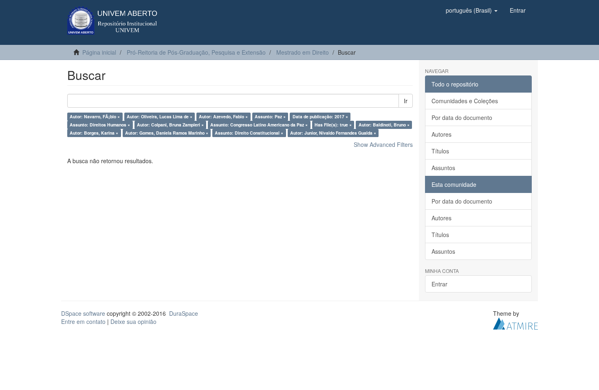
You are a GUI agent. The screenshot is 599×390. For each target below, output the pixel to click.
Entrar (439, 284)
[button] (472, 10)
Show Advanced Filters (383, 144)
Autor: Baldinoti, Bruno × (384, 125)
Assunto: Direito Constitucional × (249, 133)
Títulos (440, 151)
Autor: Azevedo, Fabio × (223, 116)
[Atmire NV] (515, 323)
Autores (441, 134)
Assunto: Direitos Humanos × (100, 125)
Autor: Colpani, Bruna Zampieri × (170, 125)
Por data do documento (462, 117)
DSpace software (83, 313)
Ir (405, 101)
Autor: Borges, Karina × (94, 133)
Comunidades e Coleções (465, 101)
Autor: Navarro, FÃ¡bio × (95, 116)
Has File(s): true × (333, 125)
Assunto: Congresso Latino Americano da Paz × (259, 125)
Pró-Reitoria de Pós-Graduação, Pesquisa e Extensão (196, 52)
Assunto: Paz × (270, 116)
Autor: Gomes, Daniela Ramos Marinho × (166, 133)
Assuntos (443, 168)
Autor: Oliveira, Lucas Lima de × (159, 116)
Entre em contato (83, 321)
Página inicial (99, 52)
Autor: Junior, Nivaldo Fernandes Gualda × (333, 133)
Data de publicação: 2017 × (320, 116)
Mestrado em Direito (302, 52)
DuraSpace (183, 313)
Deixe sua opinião (133, 321)
